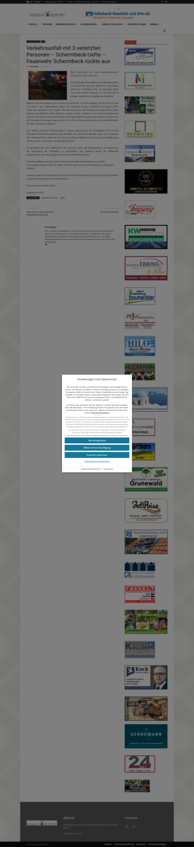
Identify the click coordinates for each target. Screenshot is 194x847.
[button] (97, 448)
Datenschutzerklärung (100, 413)
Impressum (108, 469)
